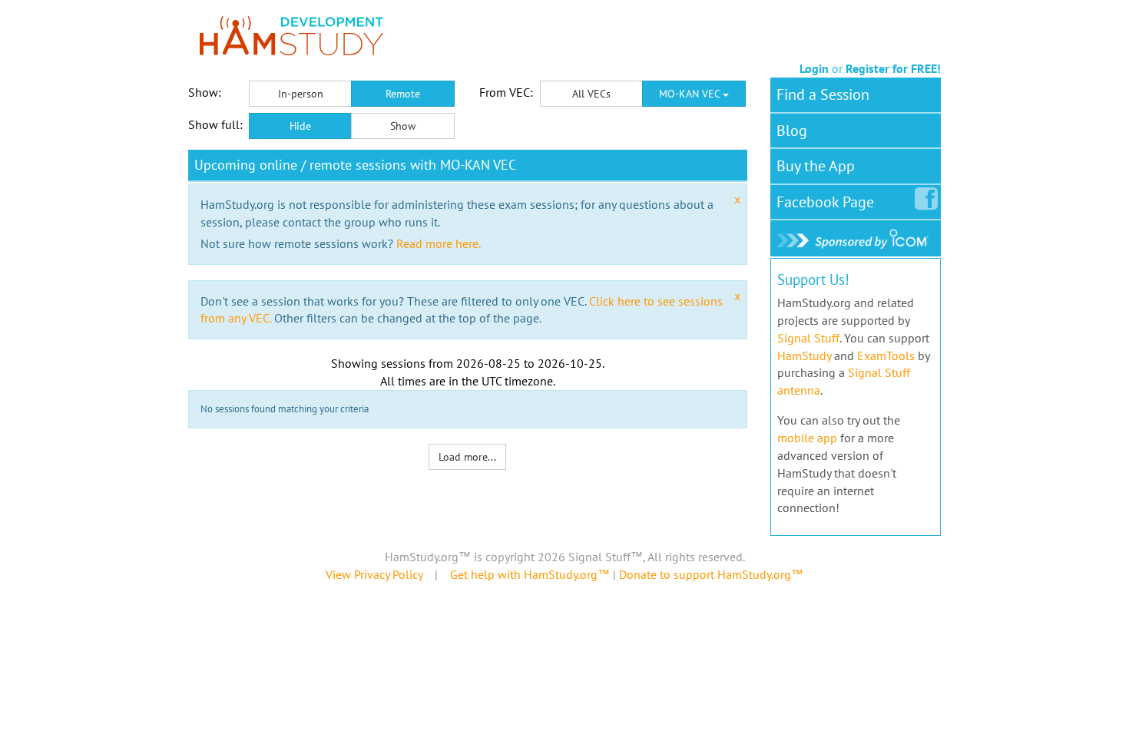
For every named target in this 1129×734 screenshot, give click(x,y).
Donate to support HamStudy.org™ (711, 574)
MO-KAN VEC (691, 94)
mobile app (807, 437)
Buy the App (815, 166)
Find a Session (822, 94)
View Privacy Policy (374, 574)
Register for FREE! (893, 68)
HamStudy (804, 355)
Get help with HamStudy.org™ (530, 574)
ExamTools (886, 355)
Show (403, 126)
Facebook (825, 202)
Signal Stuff (808, 338)
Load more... (467, 457)
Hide (300, 126)
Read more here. (438, 243)
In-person (300, 94)
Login (814, 68)
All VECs (591, 94)
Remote (403, 94)
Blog (791, 131)
